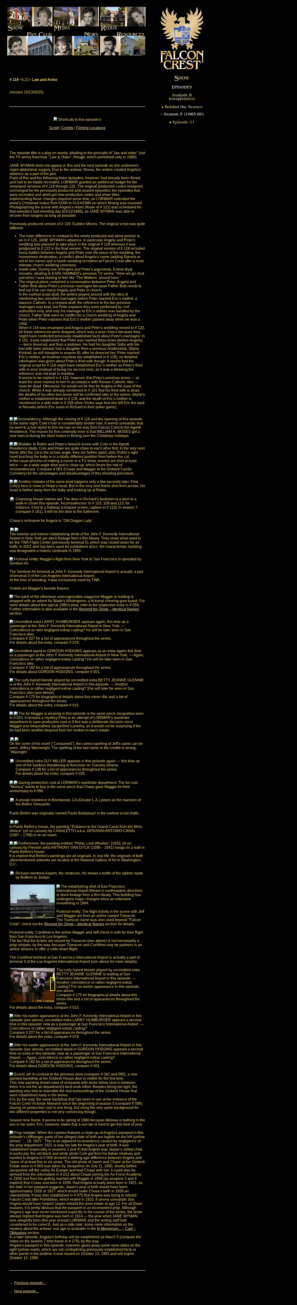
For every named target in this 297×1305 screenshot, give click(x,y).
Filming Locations (90, 128)
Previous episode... (30, 1283)
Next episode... (26, 1291)
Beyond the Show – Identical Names (109, 609)
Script (54, 128)
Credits (67, 128)
